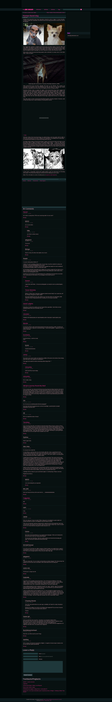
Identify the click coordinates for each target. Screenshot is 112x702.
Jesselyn (26, 314)
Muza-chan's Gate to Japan (29, 687)
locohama (26, 335)
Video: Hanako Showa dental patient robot (55, 12)
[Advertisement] (46, 4)
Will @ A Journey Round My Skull (34, 386)
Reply (24, 217)
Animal (24, 180)
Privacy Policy (47, 700)
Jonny (25, 354)
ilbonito (25, 323)
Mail (46, 656)
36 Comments (62, 179)
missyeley (28, 367)
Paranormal (35, 180)
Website (40, 659)
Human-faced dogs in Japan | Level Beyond (32, 685)
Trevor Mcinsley (30, 290)
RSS (50, 700)
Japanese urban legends (51, 174)
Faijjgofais (26, 498)
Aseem (27, 281)
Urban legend (42, 180)
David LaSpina (28, 303)
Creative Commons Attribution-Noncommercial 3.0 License (52, 699)
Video (25, 135)
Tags (59, 9)
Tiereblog (26, 422)
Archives (53, 9)
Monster (29, 180)
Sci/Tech (46, 9)
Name (42, 653)
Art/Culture (38, 9)
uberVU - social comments (29, 681)
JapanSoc (25, 683)
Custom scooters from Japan (30, 12)
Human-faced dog (30, 16)
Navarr (25, 212)
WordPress (42, 700)
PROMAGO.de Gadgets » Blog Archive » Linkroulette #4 (35, 689)
